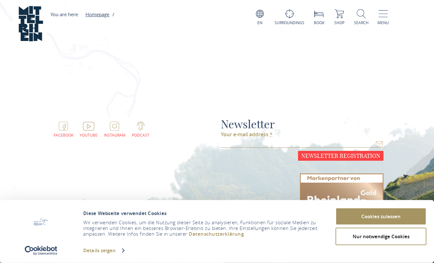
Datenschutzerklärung (216, 234)
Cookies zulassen (381, 216)
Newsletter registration (340, 155)
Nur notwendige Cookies (381, 236)
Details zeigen (99, 250)
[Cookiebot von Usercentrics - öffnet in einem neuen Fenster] (41, 250)
